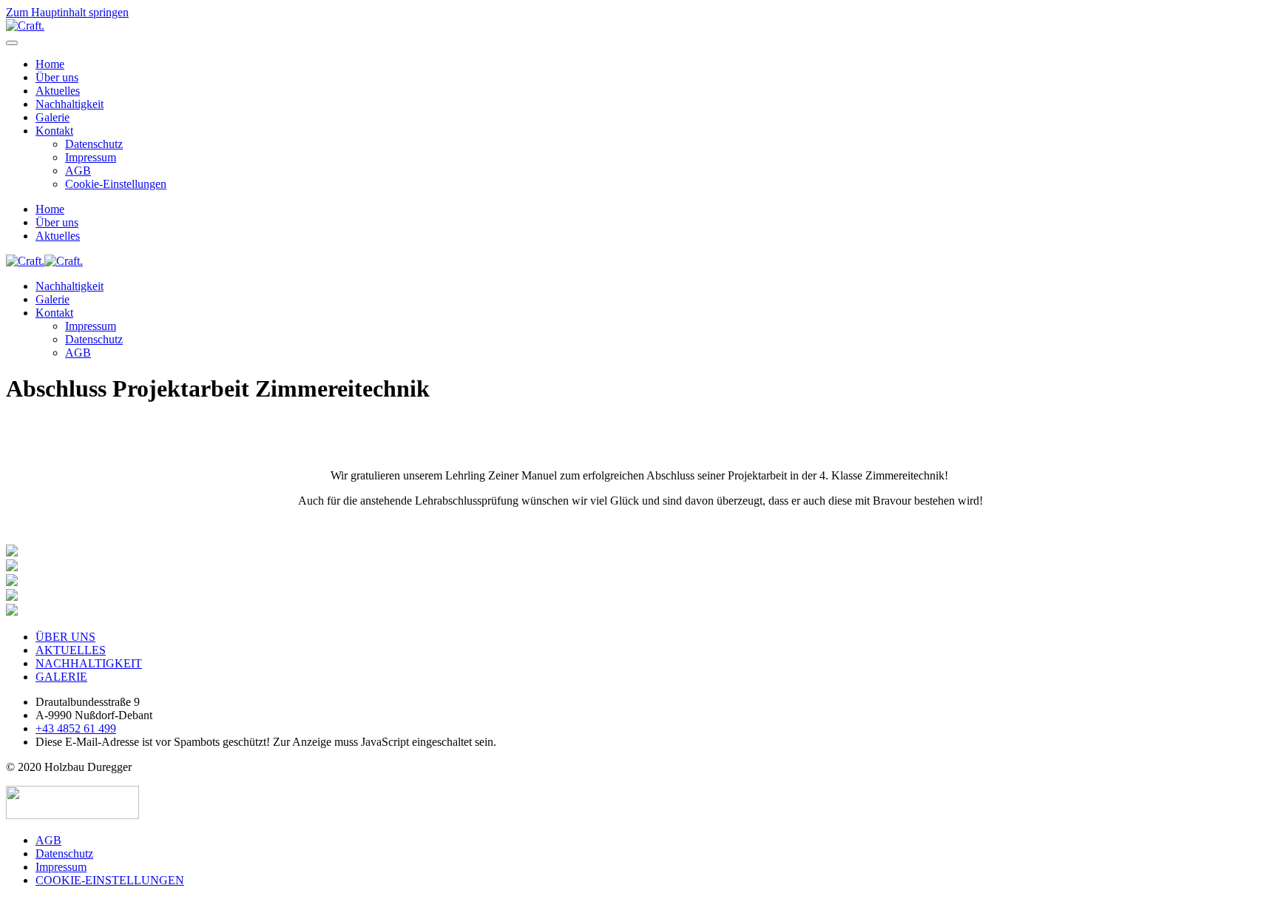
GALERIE (61, 676)
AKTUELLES (71, 650)
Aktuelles (58, 90)
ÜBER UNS (65, 636)
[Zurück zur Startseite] (25, 25)
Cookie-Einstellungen (115, 184)
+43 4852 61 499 (76, 728)
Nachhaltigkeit (70, 104)
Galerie (53, 117)
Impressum (90, 157)
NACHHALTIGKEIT (89, 663)
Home (50, 64)
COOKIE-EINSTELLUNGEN (110, 880)
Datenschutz (94, 144)
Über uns (57, 77)
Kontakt (54, 130)
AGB (78, 170)
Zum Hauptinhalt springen (67, 12)
